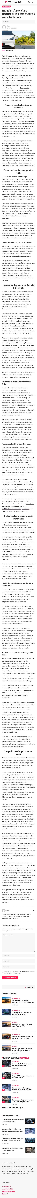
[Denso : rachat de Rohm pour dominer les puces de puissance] (30, 1131)
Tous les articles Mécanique (13, 1108)
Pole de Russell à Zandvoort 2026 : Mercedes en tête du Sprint (23, 1037)
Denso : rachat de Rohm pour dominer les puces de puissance (22, 1089)
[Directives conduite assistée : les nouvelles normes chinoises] (30, 1140)
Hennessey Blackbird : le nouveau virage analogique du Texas (22, 1049)
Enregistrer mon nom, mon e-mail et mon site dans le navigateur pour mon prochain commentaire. (19, 972)
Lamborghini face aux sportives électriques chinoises (22, 1013)
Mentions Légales (8, 1191)
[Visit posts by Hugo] (4, 27)
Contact (5, 1194)
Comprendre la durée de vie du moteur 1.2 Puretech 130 (22, 1065)
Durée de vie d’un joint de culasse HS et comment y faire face (22, 1101)
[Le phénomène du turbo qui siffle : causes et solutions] (30, 1121)
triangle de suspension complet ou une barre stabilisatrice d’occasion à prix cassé (18, 506)
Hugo (8, 26)
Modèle (14, 1022)
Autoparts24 (24, 88)
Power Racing (13, 2)
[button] (3, 2)
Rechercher (30, 987)
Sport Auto (16, 998)
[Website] (34, 910)
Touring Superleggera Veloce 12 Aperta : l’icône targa (22, 1025)
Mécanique (6, 6)
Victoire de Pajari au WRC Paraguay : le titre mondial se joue (23, 1001)
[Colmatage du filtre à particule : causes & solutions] (30, 1150)
